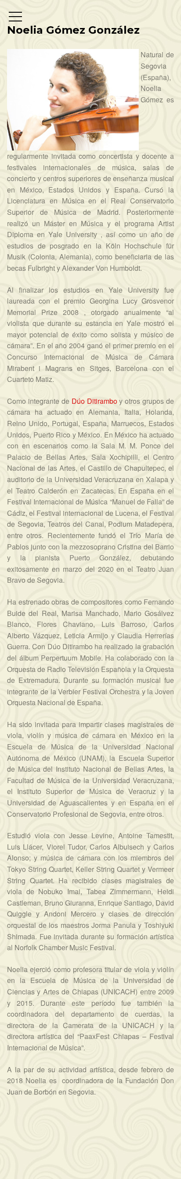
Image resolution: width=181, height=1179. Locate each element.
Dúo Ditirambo (94, 401)
